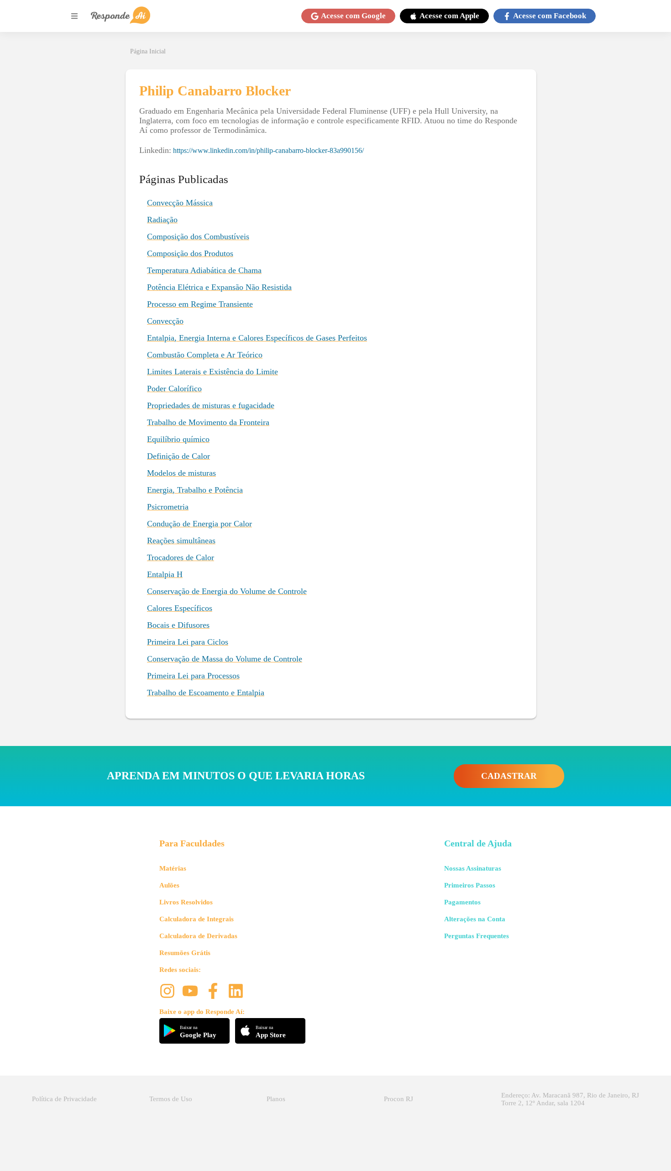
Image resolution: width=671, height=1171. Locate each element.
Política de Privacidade (64, 1099)
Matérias (172, 868)
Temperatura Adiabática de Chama (204, 270)
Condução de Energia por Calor (199, 523)
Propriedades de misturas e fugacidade (210, 405)
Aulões (169, 885)
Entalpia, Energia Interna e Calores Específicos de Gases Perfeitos (257, 337)
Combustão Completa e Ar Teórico (204, 354)
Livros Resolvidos (186, 902)
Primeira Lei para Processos (193, 675)
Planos (276, 1099)
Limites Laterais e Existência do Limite (212, 371)
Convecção (165, 321)
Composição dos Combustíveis (198, 236)
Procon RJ (398, 1099)
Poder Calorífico (174, 388)
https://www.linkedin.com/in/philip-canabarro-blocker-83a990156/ (268, 150)
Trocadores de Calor (180, 557)
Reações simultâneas (181, 540)
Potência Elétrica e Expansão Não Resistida (219, 287)
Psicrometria (168, 506)
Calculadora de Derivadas (198, 936)
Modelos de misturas (181, 473)
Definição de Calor (178, 456)
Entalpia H (165, 574)
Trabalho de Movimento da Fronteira (208, 422)
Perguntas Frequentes (476, 936)
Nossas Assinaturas (472, 868)
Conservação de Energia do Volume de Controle (227, 591)
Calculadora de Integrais (196, 919)
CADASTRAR (509, 776)
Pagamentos (462, 902)
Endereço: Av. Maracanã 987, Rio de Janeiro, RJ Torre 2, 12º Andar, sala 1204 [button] (570, 1099)
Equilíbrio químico (178, 439)
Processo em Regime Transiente (200, 304)
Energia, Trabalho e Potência (195, 489)
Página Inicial (148, 51)
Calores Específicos (179, 608)
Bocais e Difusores (178, 625)
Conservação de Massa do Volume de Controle (224, 658)
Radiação (162, 219)
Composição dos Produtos (190, 253)
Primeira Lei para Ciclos (187, 641)
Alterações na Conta (474, 919)
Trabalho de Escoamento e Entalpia (205, 692)
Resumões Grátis (184, 952)
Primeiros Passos (469, 885)
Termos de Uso (170, 1099)
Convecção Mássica (180, 202)
